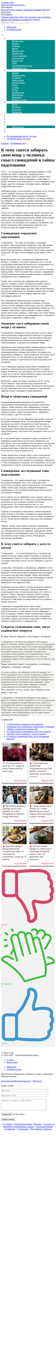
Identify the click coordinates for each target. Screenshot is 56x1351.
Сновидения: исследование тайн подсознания (29, 731)
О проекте (8, 1124)
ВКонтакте (12, 27)
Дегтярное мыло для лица (18, 139)
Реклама (37, 1124)
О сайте (10, 1060)
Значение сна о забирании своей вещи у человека (30, 726)
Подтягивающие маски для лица (22, 136)
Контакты (37, 1081)
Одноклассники (14, 29)
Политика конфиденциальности (16, 1081)
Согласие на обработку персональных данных (29, 1125)
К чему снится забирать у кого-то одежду (26, 734)
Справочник (23, 1129)
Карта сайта (12, 1062)
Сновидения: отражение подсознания (25, 724)
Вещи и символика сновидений (22, 729)
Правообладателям (23, 1124)
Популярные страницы (41, 1129)
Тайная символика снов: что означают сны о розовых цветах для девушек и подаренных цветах (26, 18)
